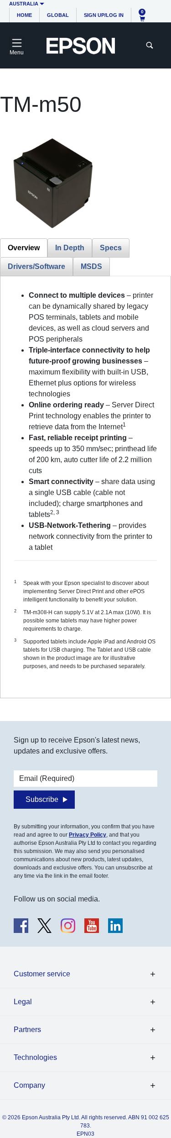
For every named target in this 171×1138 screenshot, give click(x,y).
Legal (23, 1002)
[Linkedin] (115, 925)
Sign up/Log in (104, 15)
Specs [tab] (111, 248)
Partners (27, 1029)
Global (58, 15)
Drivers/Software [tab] (36, 266)
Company (29, 1085)
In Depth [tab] (69, 248)
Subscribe (42, 799)
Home (24, 15)
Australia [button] (23, 3)
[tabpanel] (85, 487)
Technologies (35, 1057)
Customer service (42, 974)
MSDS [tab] (91, 266)
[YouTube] (91, 925)
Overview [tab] (24, 248)
